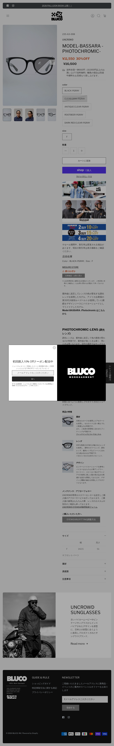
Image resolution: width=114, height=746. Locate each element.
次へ (33, 379)
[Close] (54, 347)
